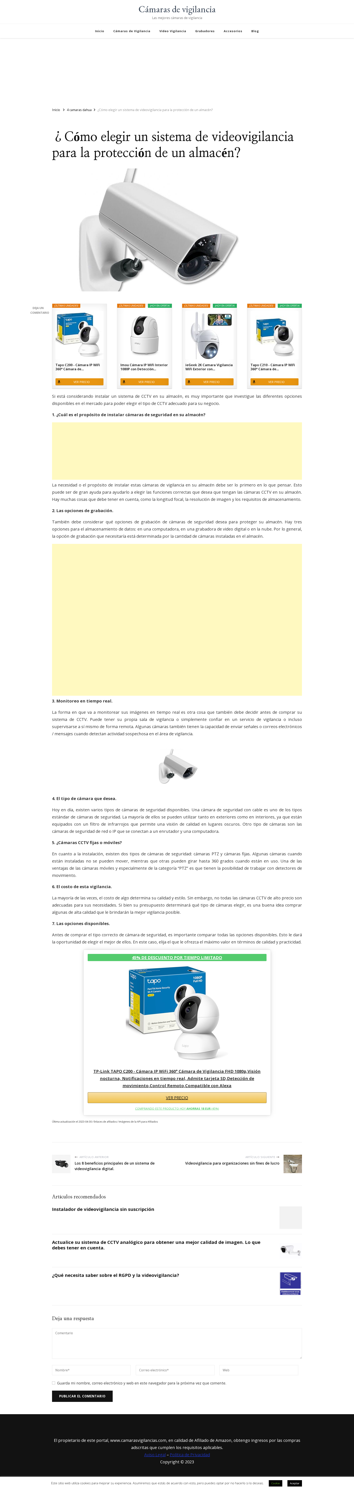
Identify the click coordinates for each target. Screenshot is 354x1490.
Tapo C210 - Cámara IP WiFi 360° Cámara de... (273, 367)
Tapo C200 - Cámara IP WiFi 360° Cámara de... (78, 367)
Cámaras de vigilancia (177, 9)
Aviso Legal (155, 1454)
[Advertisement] (177, 71)
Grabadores (205, 31)
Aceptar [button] (295, 1483)
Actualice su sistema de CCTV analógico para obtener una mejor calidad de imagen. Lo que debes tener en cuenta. (156, 1245)
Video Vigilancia (172, 31)
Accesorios (233, 31)
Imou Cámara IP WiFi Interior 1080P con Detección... (144, 367)
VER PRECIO (82, 382)
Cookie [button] (275, 1483)
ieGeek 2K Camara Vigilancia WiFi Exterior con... (209, 367)
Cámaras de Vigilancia (131, 31)
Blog (255, 31)
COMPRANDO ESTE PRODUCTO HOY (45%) (177, 1108)
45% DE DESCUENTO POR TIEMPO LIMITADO (177, 957)
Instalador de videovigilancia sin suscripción (103, 1209)
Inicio (99, 31)
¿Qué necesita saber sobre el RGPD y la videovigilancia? (115, 1275)
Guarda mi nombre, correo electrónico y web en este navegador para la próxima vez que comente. (141, 1383)
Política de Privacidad (190, 1454)
